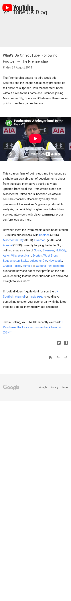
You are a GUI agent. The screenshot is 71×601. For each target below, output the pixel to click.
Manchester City (13, 240)
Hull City (61, 250)
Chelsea (44, 235)
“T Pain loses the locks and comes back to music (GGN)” (33, 327)
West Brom (50, 255)
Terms (65, 387)
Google (43, 387)
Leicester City (38, 260)
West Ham (24, 255)
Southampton (11, 260)
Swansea (48, 250)
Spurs (38, 250)
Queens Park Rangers (50, 266)
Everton (37, 255)
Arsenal (8, 245)
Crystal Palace (12, 266)
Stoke (24, 260)
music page (36, 296)
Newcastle (55, 260)
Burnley (27, 266)
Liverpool (40, 240)
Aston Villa (10, 255)
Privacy (55, 387)
